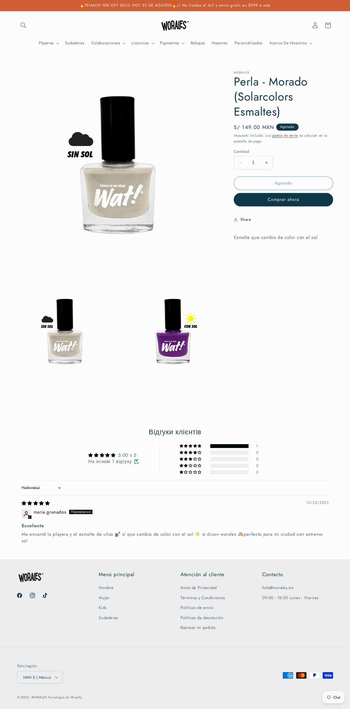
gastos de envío (285, 135)
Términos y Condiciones (202, 598)
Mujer (104, 598)
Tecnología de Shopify (65, 697)
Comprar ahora (283, 199)
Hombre (106, 588)
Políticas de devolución (202, 618)
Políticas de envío (196, 608)
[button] (23, 25)
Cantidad (241, 151)
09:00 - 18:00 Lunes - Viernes (290, 598)
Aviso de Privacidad (198, 588)
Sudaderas (108, 618)
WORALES (39, 697)
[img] (36, 503)
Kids (103, 608)
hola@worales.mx (277, 588)
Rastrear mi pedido (197, 628)
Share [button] (245, 219)
